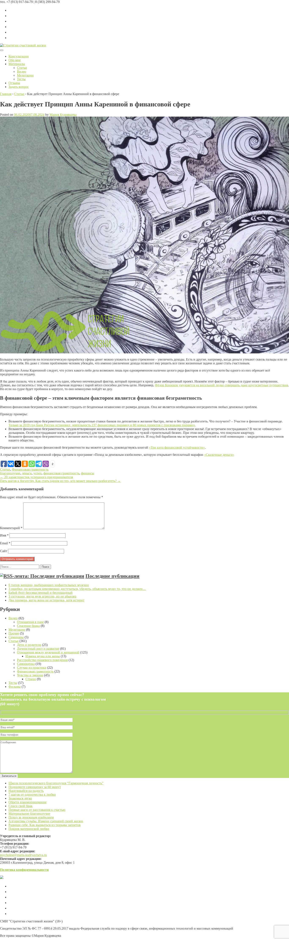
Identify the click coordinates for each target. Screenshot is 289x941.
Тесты (21, 79)
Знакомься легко (20, 798)
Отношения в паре (30, 622)
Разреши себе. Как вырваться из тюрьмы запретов (44, 825)
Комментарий (11, 528)
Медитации (25, 75)
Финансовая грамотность (30, 469)
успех (37, 473)
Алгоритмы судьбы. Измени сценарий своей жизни (45, 821)
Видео (21, 71)
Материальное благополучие (29, 813)
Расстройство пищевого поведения (42, 660)
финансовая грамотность (61, 473)
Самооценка (26, 664)
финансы (87, 473)
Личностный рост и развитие (38, 648)
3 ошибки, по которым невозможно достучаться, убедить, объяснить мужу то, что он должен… (77, 589)
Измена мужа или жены (42, 656)
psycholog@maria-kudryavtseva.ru (23, 855)
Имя (4, 535)
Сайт (3, 551)
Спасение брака (28, 626)
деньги (27, 473)
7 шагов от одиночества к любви (32, 794)
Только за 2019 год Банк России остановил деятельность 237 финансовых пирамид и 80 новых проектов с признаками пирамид (101, 425)
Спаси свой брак (20, 806)
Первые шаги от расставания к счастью (36, 810)
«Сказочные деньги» (219, 454)
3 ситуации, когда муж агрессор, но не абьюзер (42, 596)
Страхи (30, 679)
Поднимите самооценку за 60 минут (34, 787)
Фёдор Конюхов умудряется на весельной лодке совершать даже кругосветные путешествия (221, 385)
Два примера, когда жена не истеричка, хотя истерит (46, 600)
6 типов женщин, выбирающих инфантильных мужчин (48, 585)
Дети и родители (29, 645)
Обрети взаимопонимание (27, 802)
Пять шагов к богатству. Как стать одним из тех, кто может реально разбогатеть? (60, 481)
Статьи (22, 67)
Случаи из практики (31, 667)
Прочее (13, 633)
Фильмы (14, 686)
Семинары (16, 637)
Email (5, 543)
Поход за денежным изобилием (31, 817)
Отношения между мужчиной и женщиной (48, 652)
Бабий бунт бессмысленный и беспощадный (40, 592)
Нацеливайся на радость (26, 791)
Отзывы (14, 83)
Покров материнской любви (28, 829)
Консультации (18, 56)
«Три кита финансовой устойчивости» (177, 447)
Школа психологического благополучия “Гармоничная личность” (55, 783)
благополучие (10, 473)
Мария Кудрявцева (63, 114)
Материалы (16, 64)
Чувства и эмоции (30, 675)
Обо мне (14, 60)
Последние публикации (112, 576)
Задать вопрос (18, 87)
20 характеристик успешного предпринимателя (36, 477)
